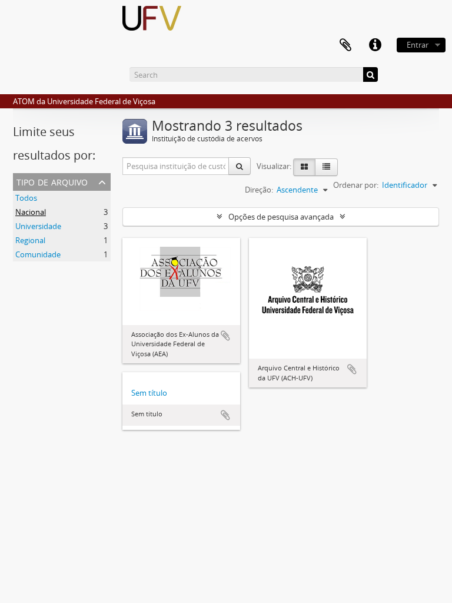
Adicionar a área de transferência (225, 336)
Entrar (417, 44)
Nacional (30, 212)
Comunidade (38, 254)
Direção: (259, 189)
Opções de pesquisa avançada (281, 216)
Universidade (38, 226)
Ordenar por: (355, 185)
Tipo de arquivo (52, 181)
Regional (30, 240)
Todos (26, 198)
